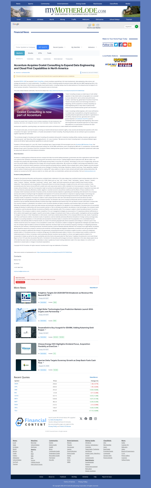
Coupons (124, 458)
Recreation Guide (54, 455)
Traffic (73, 19)
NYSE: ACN (23, 81)
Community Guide (54, 451)
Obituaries (99, 19)
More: (124, 441)
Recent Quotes (58, 47)
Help (95, 477)
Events (51, 443)
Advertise (85, 477)
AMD (15, 390)
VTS (54, 353)
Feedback (63, 477)
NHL (32, 458)
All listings (88, 443)
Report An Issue (107, 477)
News (18, 4)
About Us (51, 477)
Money (62, 19)
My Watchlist (75, 47)
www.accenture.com (90, 171)
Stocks (30, 53)
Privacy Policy (52, 426)
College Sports (35, 462)
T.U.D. (123, 453)
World (52, 19)
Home (41, 477)
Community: (53, 441)
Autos (105, 447)
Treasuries (69, 59)
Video (123, 449)
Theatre (69, 445)
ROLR (55, 320)
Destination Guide (54, 453)
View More (93, 288)
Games (69, 449)
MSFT (15, 402)
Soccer (33, 460)
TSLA (15, 410)
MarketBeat (43, 302)
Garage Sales (107, 455)
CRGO (55, 302)
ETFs (40, 53)
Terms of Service (69, 482)
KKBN (68, 462)
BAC (15, 393)
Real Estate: (89, 460)
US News (40, 19)
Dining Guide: (90, 441)
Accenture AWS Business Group (84, 144)
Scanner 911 (125, 445)
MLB (32, 454)
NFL (32, 451)
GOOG (16, 396)
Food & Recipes (72, 451)
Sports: (33, 449)
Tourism (129, 19)
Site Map (74, 477)
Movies (69, 443)
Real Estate (97, 4)
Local (18, 19)
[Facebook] (86, 422)
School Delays (115, 19)
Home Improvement (91, 467)
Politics (15, 455)
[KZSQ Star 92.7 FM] (110, 64)
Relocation (88, 469)
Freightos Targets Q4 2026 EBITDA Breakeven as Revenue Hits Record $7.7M (65, 294)
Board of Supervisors (128, 451)
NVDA (16, 405)
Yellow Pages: (126, 460)
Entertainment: (72, 441)
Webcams (85, 19)
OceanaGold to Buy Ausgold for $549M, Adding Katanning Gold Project (66, 329)
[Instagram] (95, 422)
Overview (30, 59)
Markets (19, 53)
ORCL (16, 408)
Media (128, 4)
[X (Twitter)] (81, 422)
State (29, 19)
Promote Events (108, 451)
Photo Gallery (126, 455)
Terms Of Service (65, 426)
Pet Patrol (52, 458)
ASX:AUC (56, 337)
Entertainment (62, 4)
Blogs (50, 449)
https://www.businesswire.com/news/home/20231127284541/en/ (66, 90)
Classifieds (114, 4)
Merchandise (107, 445)
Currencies (47, 59)
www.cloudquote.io (56, 420)
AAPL (15, 387)
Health (51, 447)
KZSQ (69, 460)
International (58, 59)
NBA (32, 456)
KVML (68, 458)
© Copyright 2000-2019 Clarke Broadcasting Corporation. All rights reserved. (75, 486)
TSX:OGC (61, 337)
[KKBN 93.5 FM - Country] (125, 64)
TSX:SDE (56, 370)
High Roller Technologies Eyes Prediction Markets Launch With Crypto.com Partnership (65, 310)
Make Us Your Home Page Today (115, 39)
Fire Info (51, 460)
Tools (49, 53)
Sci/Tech (15, 462)
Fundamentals (89, 462)
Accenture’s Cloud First (82, 118)
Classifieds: (107, 441)
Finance (87, 464)
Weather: (34, 441)
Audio (123, 443)
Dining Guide (81, 4)
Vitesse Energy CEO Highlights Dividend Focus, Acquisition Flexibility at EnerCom (64, 345)
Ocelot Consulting (38, 81)
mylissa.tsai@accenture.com (21, 271)
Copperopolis (89, 458)
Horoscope (70, 447)
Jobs (104, 443)
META (16, 399)
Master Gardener (90, 471)
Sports (30, 4)
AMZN (16, 384)
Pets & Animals (107, 458)
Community (45, 4)
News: (15, 441)
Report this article (20, 282)
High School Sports (36, 464)
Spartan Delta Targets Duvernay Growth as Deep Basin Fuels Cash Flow (67, 361)
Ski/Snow (34, 447)
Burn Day (33, 443)
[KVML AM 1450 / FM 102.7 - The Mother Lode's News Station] (120, 59)
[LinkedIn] (91, 422)
